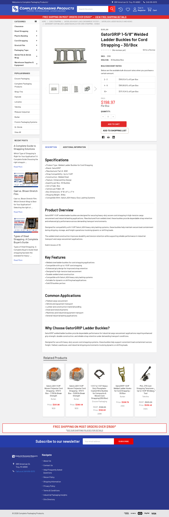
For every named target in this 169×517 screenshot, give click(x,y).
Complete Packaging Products (23, 85)
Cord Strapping (21, 40)
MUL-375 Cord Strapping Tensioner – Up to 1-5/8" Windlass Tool (146, 389)
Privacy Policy (49, 486)
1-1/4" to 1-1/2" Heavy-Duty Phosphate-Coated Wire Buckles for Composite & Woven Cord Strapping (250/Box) (99, 392)
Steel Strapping (21, 31)
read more (18, 166)
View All (17, 132)
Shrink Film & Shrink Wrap (22, 56)
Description (51, 147)
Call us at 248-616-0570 (25, 471)
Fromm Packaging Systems (25, 122)
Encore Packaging (21, 78)
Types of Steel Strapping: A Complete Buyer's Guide (26, 239)
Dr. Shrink (18, 127)
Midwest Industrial (22, 112)
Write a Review (149, 50)
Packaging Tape (21, 50)
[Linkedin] (113, 137)
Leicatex (18, 102)
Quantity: (106, 111)
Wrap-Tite (18, 91)
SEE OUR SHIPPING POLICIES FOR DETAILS (85, 430)
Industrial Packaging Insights (55, 495)
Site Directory (49, 499)
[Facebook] (103, 137)
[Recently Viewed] (121, 9)
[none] (71, 55)
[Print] (108, 137)
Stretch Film (19, 45)
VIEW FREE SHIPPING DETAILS (110, 17)
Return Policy (48, 477)
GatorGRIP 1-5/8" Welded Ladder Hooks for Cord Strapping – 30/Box (122, 389)
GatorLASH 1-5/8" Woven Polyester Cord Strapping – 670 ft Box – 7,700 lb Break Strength (53, 391)
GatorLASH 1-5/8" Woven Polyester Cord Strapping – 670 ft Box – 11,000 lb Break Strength (76, 391)
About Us (47, 461)
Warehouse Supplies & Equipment (24, 63)
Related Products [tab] (55, 358)
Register (142, 10)
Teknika (17, 107)
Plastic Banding (21, 36)
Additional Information (74, 147)
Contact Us (48, 465)
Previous (46, 89)
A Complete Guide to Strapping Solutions (25, 147)
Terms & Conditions (51, 490)
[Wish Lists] (128, 9)
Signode (17, 97)
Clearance (18, 26)
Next (95, 89)
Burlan (17, 117)
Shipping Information (52, 481)
